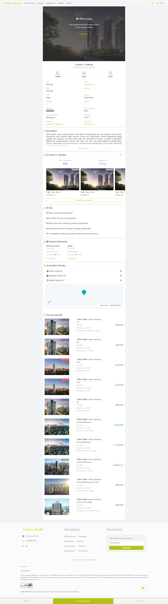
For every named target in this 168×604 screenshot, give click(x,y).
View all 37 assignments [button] (83, 200)
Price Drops (83, 551)
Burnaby (92, 68)
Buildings (40, 3)
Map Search (69, 541)
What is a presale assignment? (60, 213)
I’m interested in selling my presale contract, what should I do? (73, 234)
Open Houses (70, 546)
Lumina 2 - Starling (54, 124)
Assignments (50, 3)
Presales (61, 3)
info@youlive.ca (32, 536)
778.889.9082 (31, 541)
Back (27, 601)
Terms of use (104, 305)
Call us (141, 601)
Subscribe (126, 548)
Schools (69, 3)
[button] (143, 588)
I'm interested (84, 601)
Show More (83, 148)
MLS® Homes (30, 3)
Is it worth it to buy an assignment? (62, 218)
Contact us (84, 34)
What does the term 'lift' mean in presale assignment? (69, 228)
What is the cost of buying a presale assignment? (68, 223)
